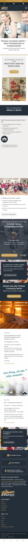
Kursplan (3, 504)
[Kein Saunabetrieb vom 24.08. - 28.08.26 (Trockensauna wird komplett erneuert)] (14, 315)
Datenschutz (11, 537)
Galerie (3, 518)
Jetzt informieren (9, 442)
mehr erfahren (8, 363)
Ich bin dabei (14, 72)
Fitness (3, 502)
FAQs (2, 522)
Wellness (3, 510)
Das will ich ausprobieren (9, 214)
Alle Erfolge (23, 255)
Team (2, 516)
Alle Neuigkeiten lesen (14, 296)
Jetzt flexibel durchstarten (9, 146)
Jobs (2, 520)
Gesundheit (4, 506)
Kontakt (3, 524)
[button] (26, 89)
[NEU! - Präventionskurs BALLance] (14, 382)
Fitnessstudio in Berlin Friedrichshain (10, 481)
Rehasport (4, 508)
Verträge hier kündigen (7, 527)
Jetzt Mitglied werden (10, 275)
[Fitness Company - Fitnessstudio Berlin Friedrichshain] (4, 8)
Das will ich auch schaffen (9, 255)
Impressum (3, 537)
